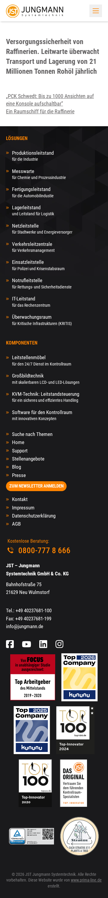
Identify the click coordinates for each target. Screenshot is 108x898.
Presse (19, 475)
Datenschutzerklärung (34, 516)
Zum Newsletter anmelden (36, 486)
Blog (16, 467)
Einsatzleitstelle (38, 265)
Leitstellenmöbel (41, 360)
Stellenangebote (28, 459)
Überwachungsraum (42, 320)
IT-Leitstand (31, 301)
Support (20, 451)
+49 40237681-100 (34, 610)
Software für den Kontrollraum (42, 415)
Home (18, 442)
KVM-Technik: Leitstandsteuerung (45, 397)
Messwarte (39, 174)
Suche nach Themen (32, 434)
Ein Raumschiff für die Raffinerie (40, 111)
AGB (16, 524)
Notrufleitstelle (42, 283)
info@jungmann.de (24, 626)
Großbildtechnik (46, 378)
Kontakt (20, 499)
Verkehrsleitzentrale (33, 247)
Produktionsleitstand (33, 156)
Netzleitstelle (42, 228)
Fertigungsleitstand (33, 192)
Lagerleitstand (33, 210)
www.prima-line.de (86, 880)
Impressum (23, 508)
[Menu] (95, 10)
